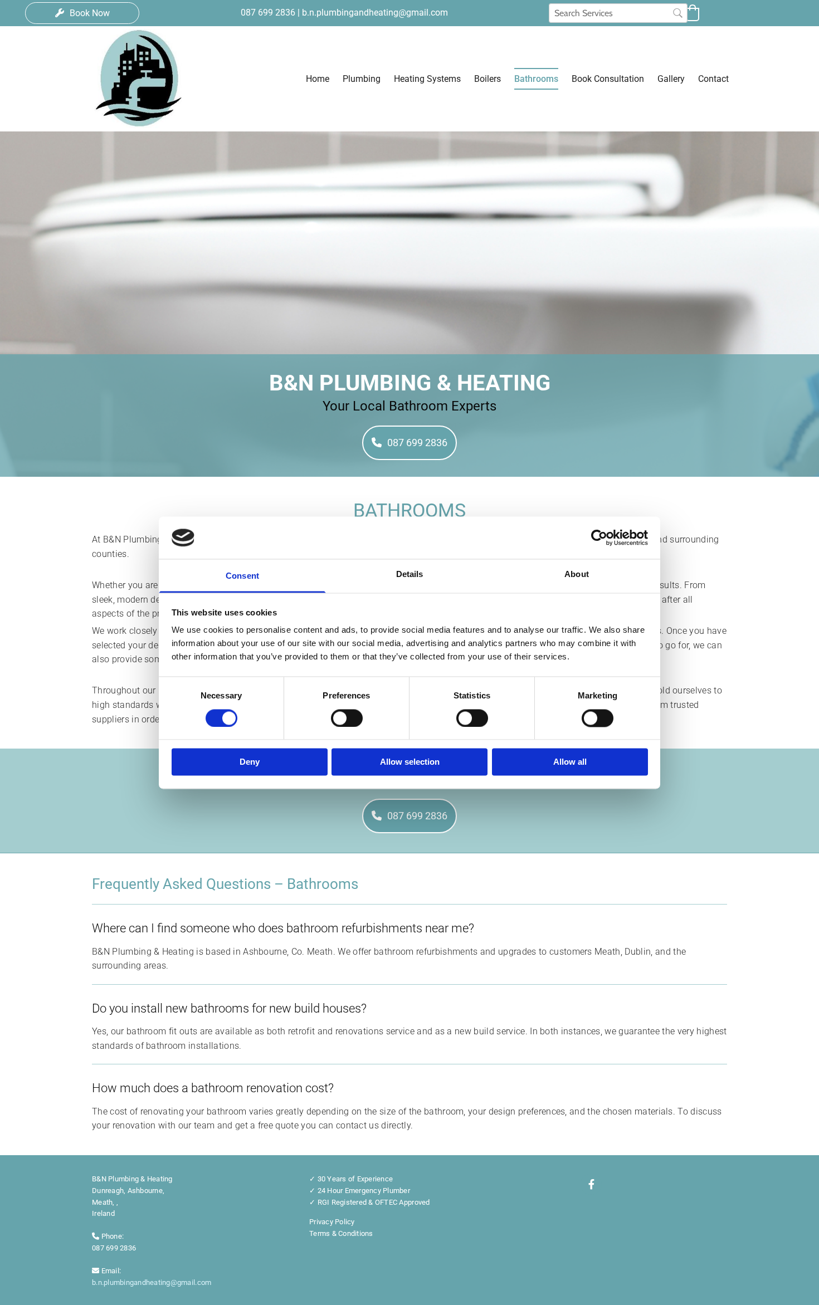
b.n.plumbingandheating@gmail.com (151, 1282)
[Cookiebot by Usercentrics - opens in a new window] (599, 537)
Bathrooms (536, 79)
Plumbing (362, 79)
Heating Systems (427, 79)
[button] (82, 13)
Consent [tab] (242, 576)
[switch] (347, 718)
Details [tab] (409, 574)
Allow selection (410, 762)
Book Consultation (608, 79)
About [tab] (576, 574)
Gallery (671, 79)
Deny (250, 762)
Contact (713, 79)
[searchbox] (618, 13)
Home (317, 79)
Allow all (570, 762)
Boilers (487, 79)
